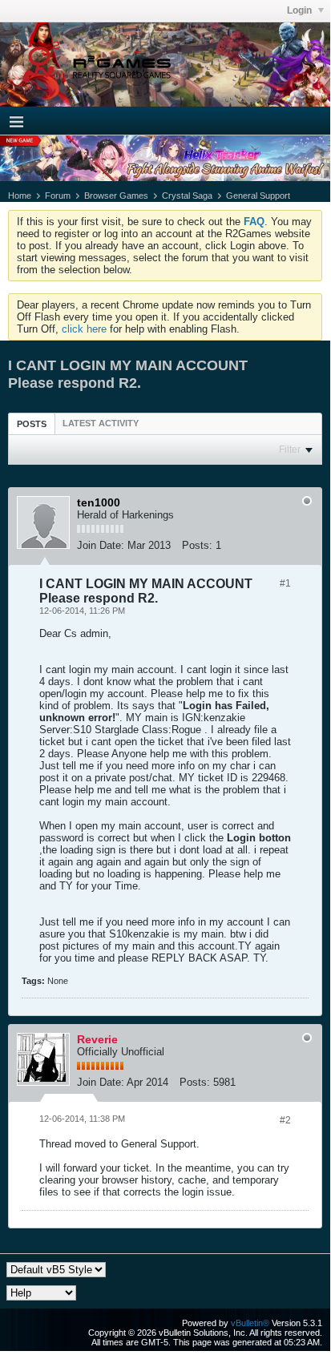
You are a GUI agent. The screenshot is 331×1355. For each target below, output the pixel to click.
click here (84, 329)
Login (300, 10)
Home (19, 195)
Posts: (197, 545)
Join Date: (100, 545)
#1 (285, 583)
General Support (258, 195)
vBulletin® (250, 1323)
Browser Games (116, 195)
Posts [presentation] (31, 424)
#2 (285, 1120)
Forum (58, 195)
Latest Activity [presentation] (101, 423)
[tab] (31, 423)
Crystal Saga (187, 195)
